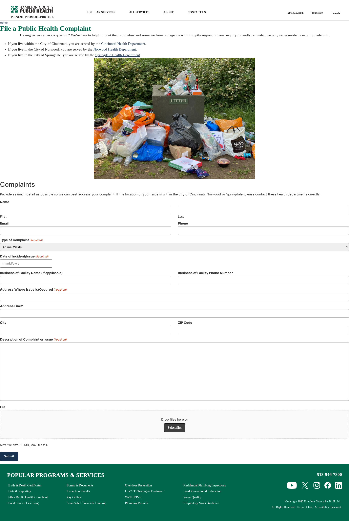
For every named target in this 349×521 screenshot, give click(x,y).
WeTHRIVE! (133, 497)
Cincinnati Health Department (123, 44)
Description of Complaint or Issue (33, 339)
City (3, 322)
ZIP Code (185, 322)
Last (181, 216)
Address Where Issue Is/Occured (33, 289)
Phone (183, 223)
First (3, 216)
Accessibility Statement (327, 507)
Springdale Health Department (117, 55)
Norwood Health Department (114, 49)
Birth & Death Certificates (25, 485)
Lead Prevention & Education (202, 491)
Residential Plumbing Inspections (204, 485)
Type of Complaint (21, 240)
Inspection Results (78, 491)
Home (4, 22)
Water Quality (192, 497)
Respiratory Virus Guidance (201, 503)
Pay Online (74, 497)
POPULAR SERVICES (101, 12)
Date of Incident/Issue (24, 256)
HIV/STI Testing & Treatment (144, 491)
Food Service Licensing (23, 503)
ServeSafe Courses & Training (86, 503)
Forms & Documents (80, 485)
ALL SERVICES (139, 12)
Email (4, 223)
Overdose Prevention (138, 485)
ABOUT (168, 12)
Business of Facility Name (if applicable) (31, 272)
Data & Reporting (19, 491)
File (2, 407)
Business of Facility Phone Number (205, 272)
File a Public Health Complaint (28, 497)
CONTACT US (197, 12)
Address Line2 (11, 306)
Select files (175, 427)
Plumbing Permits (136, 503)
